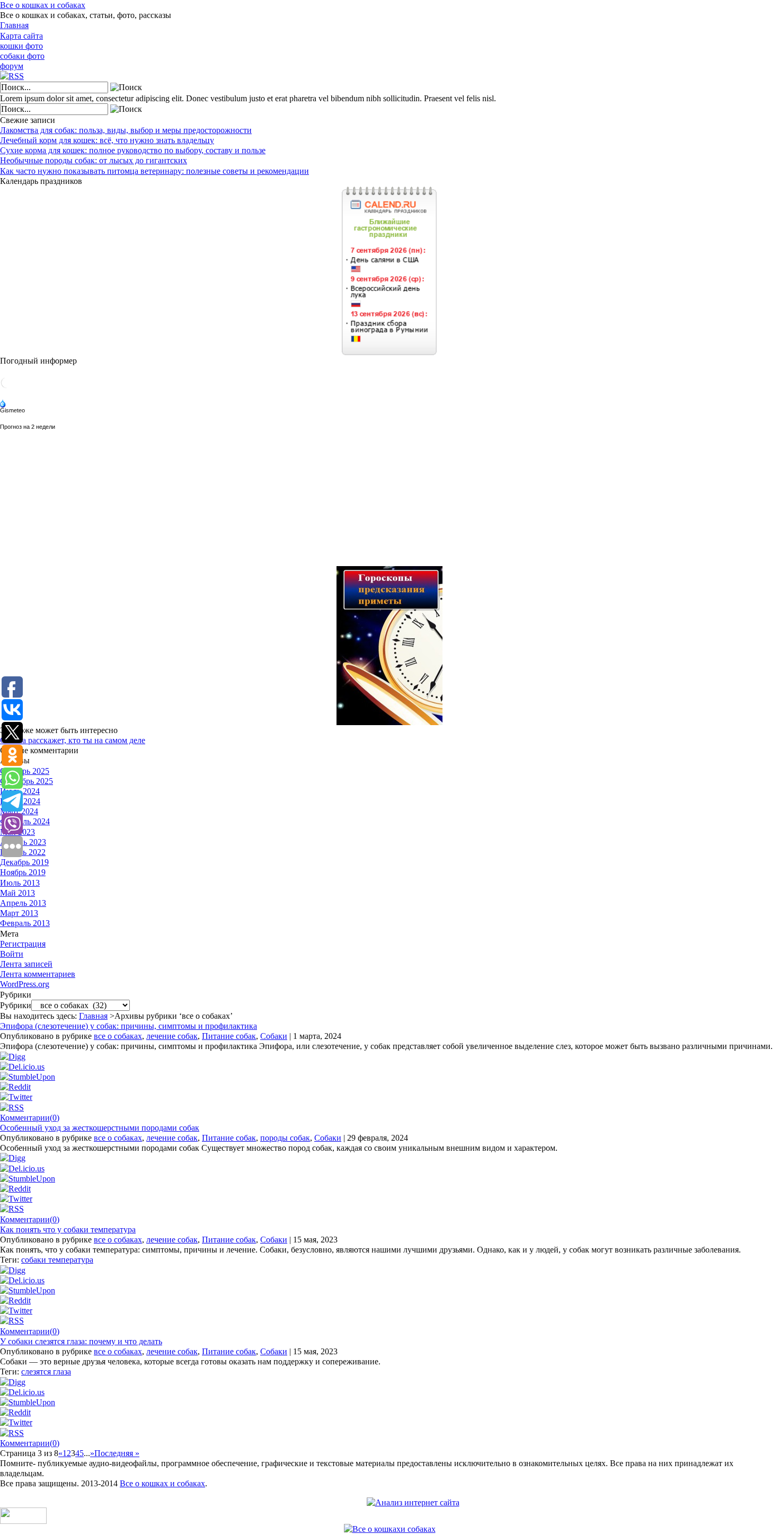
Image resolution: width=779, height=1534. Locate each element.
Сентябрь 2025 (26, 781)
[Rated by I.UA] (23, 1521)
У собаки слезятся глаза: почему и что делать (81, 1341)
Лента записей (26, 963)
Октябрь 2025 (24, 770)
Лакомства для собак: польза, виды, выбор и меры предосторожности (126, 130)
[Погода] (13, 404)
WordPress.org (24, 984)
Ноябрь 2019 (23, 872)
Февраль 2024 (25, 821)
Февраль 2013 (25, 923)
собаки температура (57, 1259)
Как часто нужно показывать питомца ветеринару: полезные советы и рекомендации (154, 170)
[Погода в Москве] (6, 386)
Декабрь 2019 (24, 862)
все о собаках (118, 1036)
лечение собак (172, 1036)
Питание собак (229, 1036)
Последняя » (116, 1453)
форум (11, 65)
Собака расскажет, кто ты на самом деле (72, 740)
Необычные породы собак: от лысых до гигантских (93, 160)
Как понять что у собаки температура (68, 1229)
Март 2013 (19, 913)
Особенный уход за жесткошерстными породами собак (99, 1127)
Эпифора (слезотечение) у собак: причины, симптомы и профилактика (128, 1025)
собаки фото (22, 55)
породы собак (285, 1137)
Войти (11, 953)
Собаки (273, 1036)
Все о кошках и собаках (42, 5)
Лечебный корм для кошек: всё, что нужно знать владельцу (107, 140)
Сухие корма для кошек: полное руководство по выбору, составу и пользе (132, 150)
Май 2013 (17, 892)
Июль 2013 (20, 882)
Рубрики (15, 1005)
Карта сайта (21, 35)
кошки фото (21, 45)
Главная (14, 25)
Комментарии (29, 1117)
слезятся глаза (46, 1371)
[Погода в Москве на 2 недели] (28, 424)
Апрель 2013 (23, 902)
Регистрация (23, 943)
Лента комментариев (37, 973)
